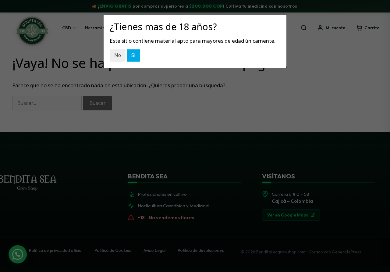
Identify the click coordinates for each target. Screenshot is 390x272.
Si (133, 55)
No (117, 55)
